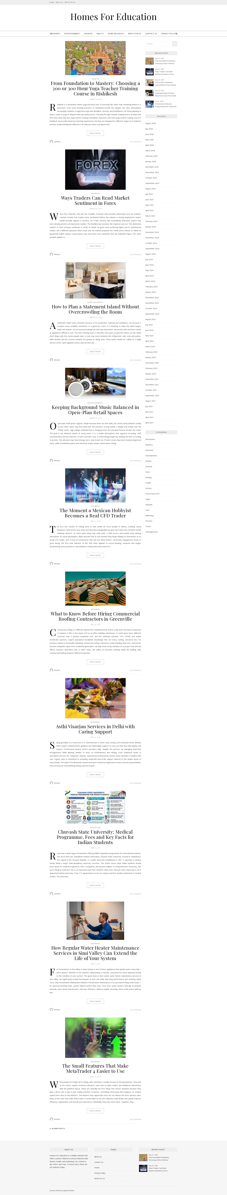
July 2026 (149, 129)
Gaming (148, 477)
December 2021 (152, 379)
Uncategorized (151, 532)
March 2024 (150, 281)
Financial (148, 466)
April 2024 (149, 276)
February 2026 (151, 156)
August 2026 (150, 123)
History (148, 488)
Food (147, 472)
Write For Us (70, 2)
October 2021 (151, 390)
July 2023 (149, 325)
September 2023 (152, 314)
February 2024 (151, 286)
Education (95, 828)
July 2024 (149, 259)
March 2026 (150, 150)
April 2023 (149, 341)
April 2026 (149, 145)
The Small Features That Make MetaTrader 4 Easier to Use (95, 1068)
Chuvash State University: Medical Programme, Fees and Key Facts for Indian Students (95, 837)
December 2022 (152, 363)
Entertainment (72, 33)
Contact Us (151, 33)
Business (55, 33)
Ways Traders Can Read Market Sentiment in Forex (95, 200)
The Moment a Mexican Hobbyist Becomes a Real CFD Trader (95, 513)
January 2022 (150, 373)
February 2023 (151, 352)
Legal (147, 499)
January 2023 (150, 357)
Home (52, 2)
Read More (95, 133)
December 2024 (152, 232)
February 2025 (151, 221)
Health (100, 33)
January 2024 (150, 292)
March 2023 (150, 346)
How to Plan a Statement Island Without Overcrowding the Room (95, 309)
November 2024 (152, 237)
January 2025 (150, 227)
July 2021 (149, 406)
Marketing (149, 515)
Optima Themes (68, 1190)
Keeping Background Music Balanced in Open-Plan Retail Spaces (95, 409)
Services (148, 521)
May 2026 (149, 139)
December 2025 (152, 167)
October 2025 (151, 178)
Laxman (57, 141)
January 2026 (150, 161)
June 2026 (149, 134)
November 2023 (152, 303)
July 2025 (149, 194)
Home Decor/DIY (116, 33)
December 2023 (152, 297)
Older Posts (58, 1128)
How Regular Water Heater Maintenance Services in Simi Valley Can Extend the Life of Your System (95, 952)
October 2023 (151, 308)
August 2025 (150, 188)
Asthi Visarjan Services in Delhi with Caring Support (95, 729)
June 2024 (149, 265)
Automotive (150, 439)
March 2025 (150, 216)
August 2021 (150, 401)
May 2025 (149, 205)
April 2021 (149, 422)
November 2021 (152, 384)
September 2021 (152, 395)
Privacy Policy (168, 33)
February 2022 (151, 368)
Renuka (57, 254)
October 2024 (151, 243)
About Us (59, 2)
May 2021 (149, 417)
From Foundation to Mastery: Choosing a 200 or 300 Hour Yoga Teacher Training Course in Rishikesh (95, 88)
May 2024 (149, 270)
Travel (148, 526)
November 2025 (152, 172)
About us (98, 1156)
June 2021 (149, 412)
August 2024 (150, 254)
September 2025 (152, 183)
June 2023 (149, 330)
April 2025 (149, 210)
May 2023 (149, 335)
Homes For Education (113, 16)
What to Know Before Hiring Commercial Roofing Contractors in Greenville (95, 616)
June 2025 (149, 199)
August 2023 (150, 319)
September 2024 (152, 248)
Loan (147, 510)
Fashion (88, 33)
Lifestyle (148, 504)
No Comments (135, 141)
